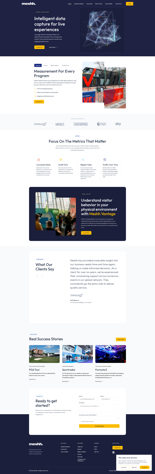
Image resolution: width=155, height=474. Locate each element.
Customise (123, 467)
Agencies (38, 65)
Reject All (134, 467)
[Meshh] (29, 3)
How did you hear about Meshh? (88, 415)
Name (102, 396)
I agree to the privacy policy (87, 421)
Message (82, 402)
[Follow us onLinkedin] (113, 452)
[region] (134, 463)
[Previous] (37, 276)
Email (81, 396)
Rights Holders (55, 65)
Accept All (144, 467)
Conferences (65, 65)
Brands (46, 65)
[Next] (42, 276)
